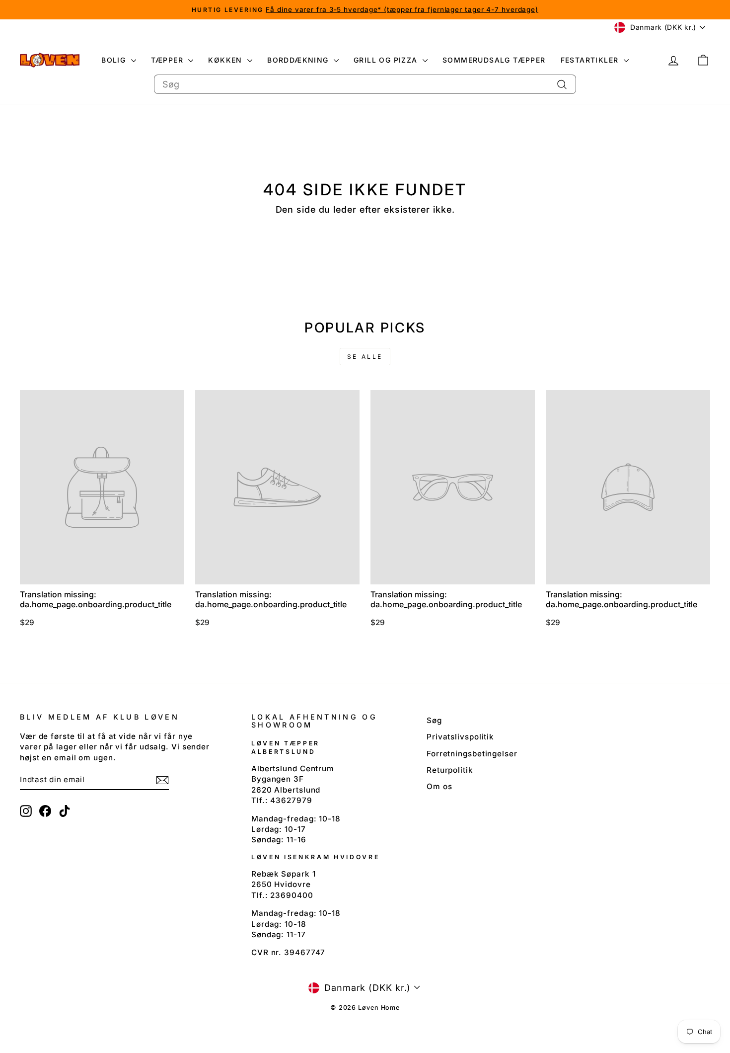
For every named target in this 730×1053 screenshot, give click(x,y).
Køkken (226, 60)
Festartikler (591, 60)
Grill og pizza (387, 60)
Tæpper (168, 60)
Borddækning (299, 60)
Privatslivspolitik (460, 736)
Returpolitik (450, 770)
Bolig (114, 60)
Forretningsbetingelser (472, 753)
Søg (434, 720)
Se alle (365, 356)
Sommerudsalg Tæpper (494, 60)
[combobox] (365, 84)
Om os (439, 786)
